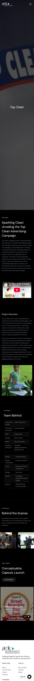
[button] (4, 381)
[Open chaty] (29, 677)
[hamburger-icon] (30, 4)
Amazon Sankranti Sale (13, 606)
